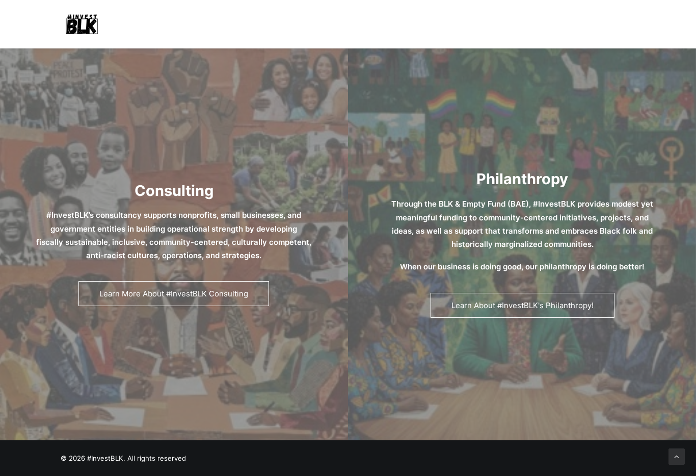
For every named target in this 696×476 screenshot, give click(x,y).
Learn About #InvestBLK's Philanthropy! (522, 305)
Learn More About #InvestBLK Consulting (173, 293)
